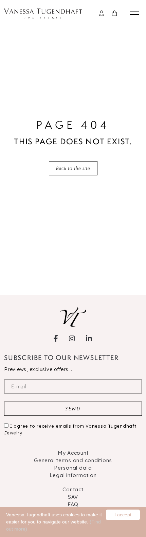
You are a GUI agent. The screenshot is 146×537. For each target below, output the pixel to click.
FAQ (73, 504)
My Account (73, 453)
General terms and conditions (73, 460)
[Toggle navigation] (136, 13)
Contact (72, 489)
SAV (73, 497)
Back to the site (73, 168)
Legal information (73, 475)
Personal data (73, 468)
